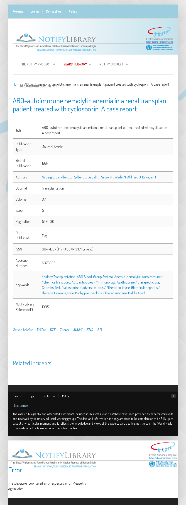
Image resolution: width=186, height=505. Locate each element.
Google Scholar (22, 329)
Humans (60, 293)
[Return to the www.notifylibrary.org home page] (93, 52)
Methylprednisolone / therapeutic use (101, 293)
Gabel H (93, 177)
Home (17, 84)
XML (90, 329)
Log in (34, 11)
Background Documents (39, 86)
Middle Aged (136, 293)
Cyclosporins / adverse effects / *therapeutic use (96, 287)
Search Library (74, 64)
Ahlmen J (134, 177)
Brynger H (149, 177)
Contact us (53, 11)
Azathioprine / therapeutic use (138, 282)
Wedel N (120, 177)
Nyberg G (48, 177)
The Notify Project (34, 64)
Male (70, 293)
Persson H (106, 177)
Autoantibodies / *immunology (93, 282)
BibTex (41, 329)
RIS (100, 329)
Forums (18, 11)
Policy (73, 11)
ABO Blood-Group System (95, 276)
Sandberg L (63, 177)
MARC (77, 329)
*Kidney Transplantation (59, 276)
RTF (53, 329)
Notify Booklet (110, 64)
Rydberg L (79, 177)
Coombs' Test (51, 287)
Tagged (64, 329)
